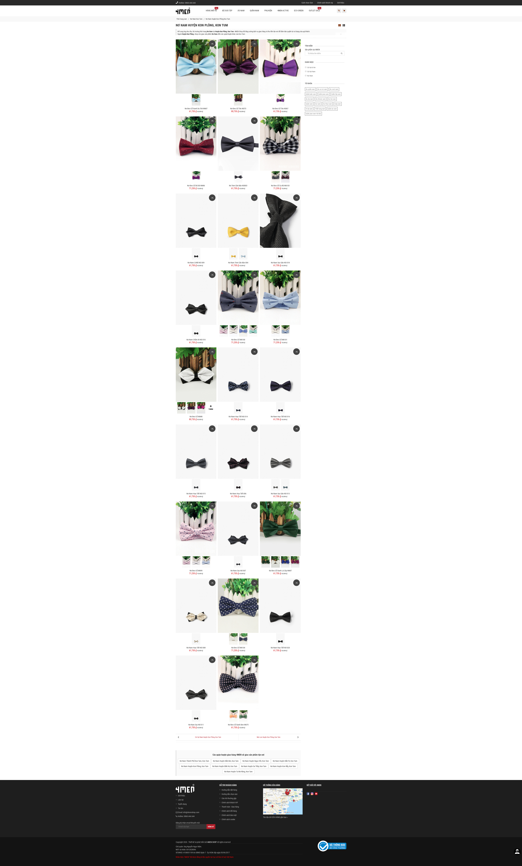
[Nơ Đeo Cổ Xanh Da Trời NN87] (196, 66)
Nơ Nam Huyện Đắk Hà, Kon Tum (224, 766)
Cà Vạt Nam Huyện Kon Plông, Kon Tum (208, 737)
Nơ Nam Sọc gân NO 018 (280, 263)
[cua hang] (283, 802)
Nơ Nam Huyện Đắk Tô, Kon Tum (285, 761)
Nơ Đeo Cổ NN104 (238, 648)
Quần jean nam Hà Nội (313, 114)
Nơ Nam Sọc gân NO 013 (280, 494)
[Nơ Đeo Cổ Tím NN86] (196, 177)
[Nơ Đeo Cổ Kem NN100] (233, 331)
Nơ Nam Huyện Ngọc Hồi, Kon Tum (256, 761)
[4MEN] (183, 12)
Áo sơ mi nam (322, 89)
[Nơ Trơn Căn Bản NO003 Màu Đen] (238, 177)
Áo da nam (309, 99)
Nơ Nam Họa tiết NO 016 (280, 416)
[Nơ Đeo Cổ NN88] (196, 374)
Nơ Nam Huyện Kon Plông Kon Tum (218, 19)
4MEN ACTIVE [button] (283, 10)
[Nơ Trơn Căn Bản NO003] (238, 143)
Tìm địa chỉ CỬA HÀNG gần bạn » (275, 817)
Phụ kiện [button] (268, 10)
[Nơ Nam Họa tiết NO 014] (238, 374)
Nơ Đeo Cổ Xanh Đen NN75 (238, 725)
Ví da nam (309, 109)
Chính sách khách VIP (230, 802)
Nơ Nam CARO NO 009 (196, 263)
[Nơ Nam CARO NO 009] (196, 220)
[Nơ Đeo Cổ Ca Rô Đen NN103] (275, 177)
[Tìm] (341, 53)
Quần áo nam (332, 109)
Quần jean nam (324, 94)
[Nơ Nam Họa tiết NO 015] (196, 451)
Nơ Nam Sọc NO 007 (238, 571)
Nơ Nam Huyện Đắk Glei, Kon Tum (226, 761)
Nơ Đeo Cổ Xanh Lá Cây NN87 (280, 571)
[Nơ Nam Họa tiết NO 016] (280, 374)
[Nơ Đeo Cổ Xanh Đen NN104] (243, 639)
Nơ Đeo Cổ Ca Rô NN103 (280, 186)
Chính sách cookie (228, 819)
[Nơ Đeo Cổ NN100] (238, 297)
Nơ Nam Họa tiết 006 (238, 494)
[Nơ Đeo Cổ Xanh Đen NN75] (238, 682)
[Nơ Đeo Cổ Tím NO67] (280, 66)
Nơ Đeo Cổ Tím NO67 (280, 108)
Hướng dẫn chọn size (229, 794)
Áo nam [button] (241, 10)
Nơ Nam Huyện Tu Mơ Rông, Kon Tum (238, 771)
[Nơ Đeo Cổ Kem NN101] (275, 331)
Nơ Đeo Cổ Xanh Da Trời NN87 (196, 108)
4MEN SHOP (212, 842)
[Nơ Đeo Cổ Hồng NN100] (223, 331)
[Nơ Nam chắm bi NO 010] (196, 297)
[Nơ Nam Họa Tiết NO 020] (280, 605)
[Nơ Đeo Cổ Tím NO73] (238, 66)
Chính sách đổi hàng (229, 811)
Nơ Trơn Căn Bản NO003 (238, 186)
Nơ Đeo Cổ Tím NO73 (238, 108)
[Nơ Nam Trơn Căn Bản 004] (238, 220)
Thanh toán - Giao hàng (230, 807)
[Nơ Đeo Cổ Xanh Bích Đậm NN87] (285, 562)
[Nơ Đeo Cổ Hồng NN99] (186, 562)
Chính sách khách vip (325, 3)
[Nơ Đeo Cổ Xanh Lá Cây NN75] (243, 716)
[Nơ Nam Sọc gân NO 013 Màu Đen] (275, 485)
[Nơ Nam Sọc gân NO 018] (280, 220)
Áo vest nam (334, 89)
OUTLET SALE (315, 9)
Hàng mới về (211, 9)
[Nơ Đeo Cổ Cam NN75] (233, 716)
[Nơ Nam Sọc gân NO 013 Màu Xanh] (285, 485)
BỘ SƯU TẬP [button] (227, 10)
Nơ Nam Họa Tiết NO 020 (280, 648)
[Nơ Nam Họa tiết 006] (238, 451)
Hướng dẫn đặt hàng (229, 790)
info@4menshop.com (191, 812)
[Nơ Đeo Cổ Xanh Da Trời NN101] (285, 331)
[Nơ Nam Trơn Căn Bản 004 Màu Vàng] (233, 254)
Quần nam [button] (254, 10)
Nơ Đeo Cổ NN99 (196, 571)
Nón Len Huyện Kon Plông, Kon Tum (268, 737)
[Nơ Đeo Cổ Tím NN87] (295, 562)
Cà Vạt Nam (311, 72)
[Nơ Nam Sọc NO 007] (238, 528)
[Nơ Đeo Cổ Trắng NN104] (233, 639)
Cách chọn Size (307, 3)
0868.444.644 (190, 3)
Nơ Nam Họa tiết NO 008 (196, 648)
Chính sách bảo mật (229, 815)
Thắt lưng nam (320, 109)
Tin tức (180, 808)
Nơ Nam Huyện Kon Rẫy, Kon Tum (283, 766)
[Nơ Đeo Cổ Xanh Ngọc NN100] (253, 331)
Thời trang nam (181, 19)
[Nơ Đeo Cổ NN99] (196, 528)
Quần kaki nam (311, 94)
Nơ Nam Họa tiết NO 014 (238, 416)
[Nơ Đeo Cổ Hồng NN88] (201, 408)
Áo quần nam (310, 89)
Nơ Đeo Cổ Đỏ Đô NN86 (196, 186)
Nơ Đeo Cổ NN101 (280, 340)
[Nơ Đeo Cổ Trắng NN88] (181, 408)
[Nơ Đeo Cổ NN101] (280, 297)
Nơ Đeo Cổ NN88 (196, 416)
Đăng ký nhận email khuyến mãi (188, 823)
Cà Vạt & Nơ (311, 67)
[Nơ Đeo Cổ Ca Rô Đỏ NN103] (285, 177)
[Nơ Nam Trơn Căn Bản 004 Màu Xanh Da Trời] (243, 254)
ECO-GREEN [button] (298, 10)
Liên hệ (181, 800)
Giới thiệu (340, 3)
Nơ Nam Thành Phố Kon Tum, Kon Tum (194, 761)
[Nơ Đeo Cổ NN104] (238, 605)
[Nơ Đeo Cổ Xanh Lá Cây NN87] (280, 528)
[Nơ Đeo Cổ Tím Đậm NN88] (191, 408)
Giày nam (337, 104)
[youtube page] (316, 793)
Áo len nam (332, 99)
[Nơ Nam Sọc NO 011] (196, 682)
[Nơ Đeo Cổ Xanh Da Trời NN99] (206, 562)
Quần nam (309, 104)
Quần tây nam (336, 94)
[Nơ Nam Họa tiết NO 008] (196, 605)
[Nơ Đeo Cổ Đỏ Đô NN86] (196, 143)
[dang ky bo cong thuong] (332, 846)
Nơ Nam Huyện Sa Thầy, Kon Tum (253, 766)
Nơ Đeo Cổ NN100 (238, 340)
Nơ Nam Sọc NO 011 (196, 725)
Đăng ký (211, 827)
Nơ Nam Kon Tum (196, 19)
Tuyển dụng (182, 804)
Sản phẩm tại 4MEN (312, 50)
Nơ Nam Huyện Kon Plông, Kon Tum (194, 766)
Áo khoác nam (321, 99)
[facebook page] (308, 793)
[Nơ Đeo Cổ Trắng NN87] (275, 562)
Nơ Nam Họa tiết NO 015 (196, 494)
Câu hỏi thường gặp (229, 798)
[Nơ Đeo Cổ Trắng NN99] (196, 562)
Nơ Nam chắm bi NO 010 (196, 340)
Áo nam (318, 104)
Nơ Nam (310, 76)
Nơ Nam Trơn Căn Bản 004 (238, 263)
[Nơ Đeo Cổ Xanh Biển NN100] (243, 331)
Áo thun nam (327, 104)
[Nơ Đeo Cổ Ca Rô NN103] (280, 143)
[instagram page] (312, 793)
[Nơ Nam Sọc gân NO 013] (280, 451)
